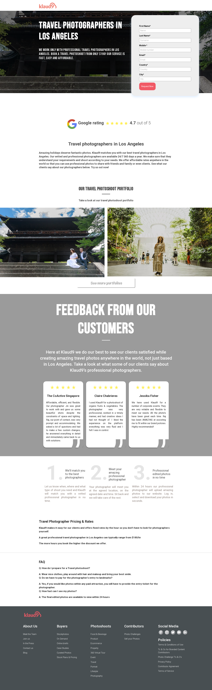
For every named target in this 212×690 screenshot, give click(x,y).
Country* (143, 65)
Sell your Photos (132, 639)
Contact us (28, 648)
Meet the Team (29, 634)
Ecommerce (96, 643)
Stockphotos (63, 634)
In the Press (28, 643)
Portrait (94, 667)
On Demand (62, 639)
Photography (97, 676)
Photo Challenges (132, 634)
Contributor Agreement (168, 666)
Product (94, 639)
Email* (142, 55)
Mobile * (143, 45)
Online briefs (62, 643)
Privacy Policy (164, 662)
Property (94, 648)
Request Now (147, 86)
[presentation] (8, 250)
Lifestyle (94, 671)
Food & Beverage (98, 634)
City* (141, 74)
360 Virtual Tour (98, 653)
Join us (26, 639)
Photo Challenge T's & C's (170, 657)
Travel (93, 662)
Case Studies (63, 648)
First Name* (145, 26)
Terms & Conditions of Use (170, 645)
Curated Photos (64, 653)
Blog (25, 653)
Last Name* (144, 36)
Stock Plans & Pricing (67, 657)
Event (93, 657)
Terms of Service (166, 671)
